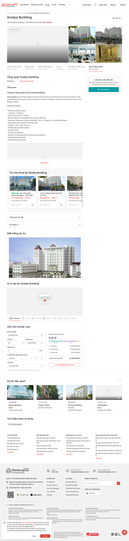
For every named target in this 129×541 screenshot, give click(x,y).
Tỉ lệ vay (9, 339)
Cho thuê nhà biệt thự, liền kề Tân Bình (78, 448)
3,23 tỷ (52, 337)
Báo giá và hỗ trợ (52, 485)
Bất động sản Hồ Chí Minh (15, 444)
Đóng (34, 536)
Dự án (9, 13)
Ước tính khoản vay (76, 67)
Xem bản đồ (47, 22)
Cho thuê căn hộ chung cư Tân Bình (77, 438)
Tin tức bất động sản (13, 438)
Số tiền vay (29, 339)
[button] (78, 172)
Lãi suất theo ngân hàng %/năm (17, 355)
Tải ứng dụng (86, 5)
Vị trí (60, 67)
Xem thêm (10, 452)
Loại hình (10, 362)
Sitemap (49, 495)
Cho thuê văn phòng (15, 424)
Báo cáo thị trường (13, 446)
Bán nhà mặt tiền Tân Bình (45, 451)
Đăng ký (113, 5)
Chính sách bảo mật (72, 492)
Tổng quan (29, 67)
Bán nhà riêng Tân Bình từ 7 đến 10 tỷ (107, 443)
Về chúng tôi (51, 482)
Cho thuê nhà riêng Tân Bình (75, 446)
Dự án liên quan (96, 67)
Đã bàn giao (12, 402)
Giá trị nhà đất (11, 332)
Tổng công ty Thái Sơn (27, 81)
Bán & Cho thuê (14, 67)
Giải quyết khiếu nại (72, 495)
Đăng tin (123, 5)
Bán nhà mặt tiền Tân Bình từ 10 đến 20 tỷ (109, 450)
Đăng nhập (103, 5)
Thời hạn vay (11, 347)
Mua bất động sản (12, 449)
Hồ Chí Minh (16, 13)
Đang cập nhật (14, 29)
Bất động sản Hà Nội (13, 441)
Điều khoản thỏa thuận (73, 488)
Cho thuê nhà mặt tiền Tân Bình (76, 451)
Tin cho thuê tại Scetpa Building (28, 172)
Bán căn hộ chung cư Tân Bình (46, 438)
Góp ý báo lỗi (51, 492)
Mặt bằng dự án (45, 67)
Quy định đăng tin (71, 482)
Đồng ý (45, 536)
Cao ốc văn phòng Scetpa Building (38, 13)
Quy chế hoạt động (72, 485)
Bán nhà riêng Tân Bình (44, 446)
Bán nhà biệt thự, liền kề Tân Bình (47, 448)
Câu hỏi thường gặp (53, 488)
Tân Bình (24, 13)
